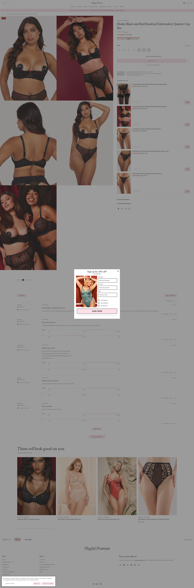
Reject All (37, 583)
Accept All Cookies (48, 583)
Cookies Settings (9, 583)
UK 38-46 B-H (104, 305)
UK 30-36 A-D (104, 300)
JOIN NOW (97, 311)
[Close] (118, 271)
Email (99, 291)
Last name (100, 284)
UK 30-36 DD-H (104, 303)
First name (100, 277)
